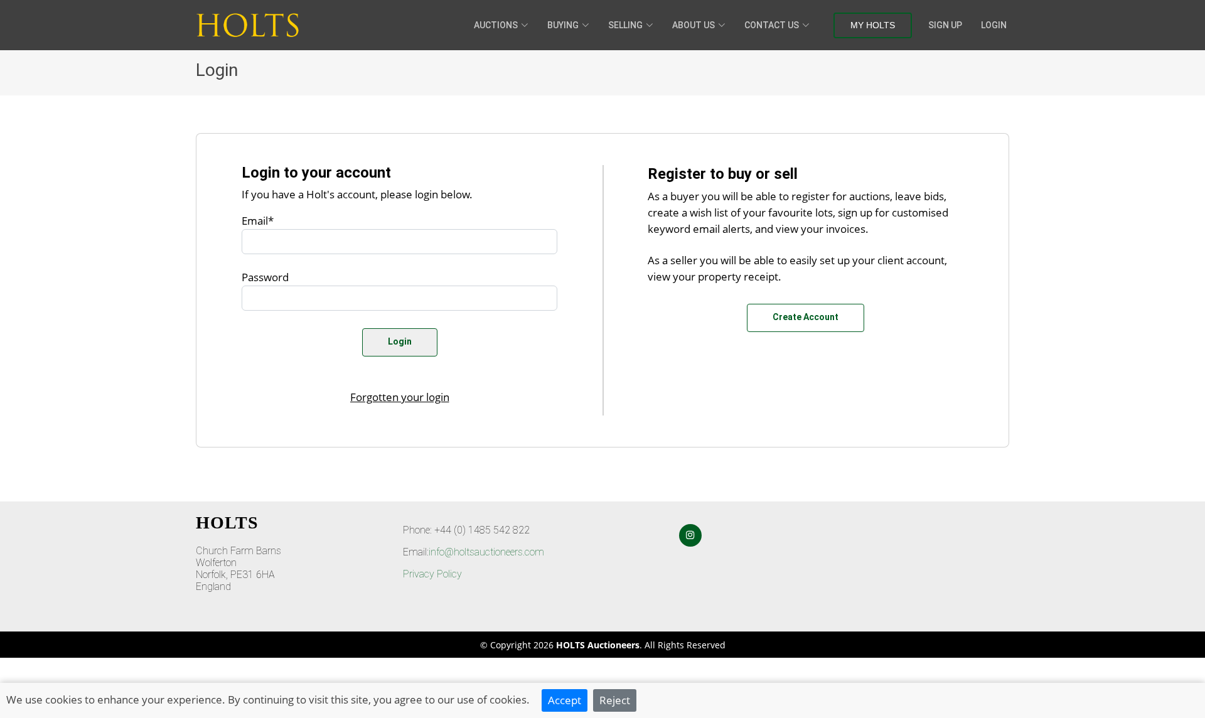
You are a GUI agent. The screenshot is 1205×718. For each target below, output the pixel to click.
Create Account (805, 317)
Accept (564, 699)
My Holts (872, 25)
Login (994, 25)
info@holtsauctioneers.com (486, 552)
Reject (614, 699)
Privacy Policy (432, 574)
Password (265, 276)
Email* (258, 220)
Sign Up (945, 25)
